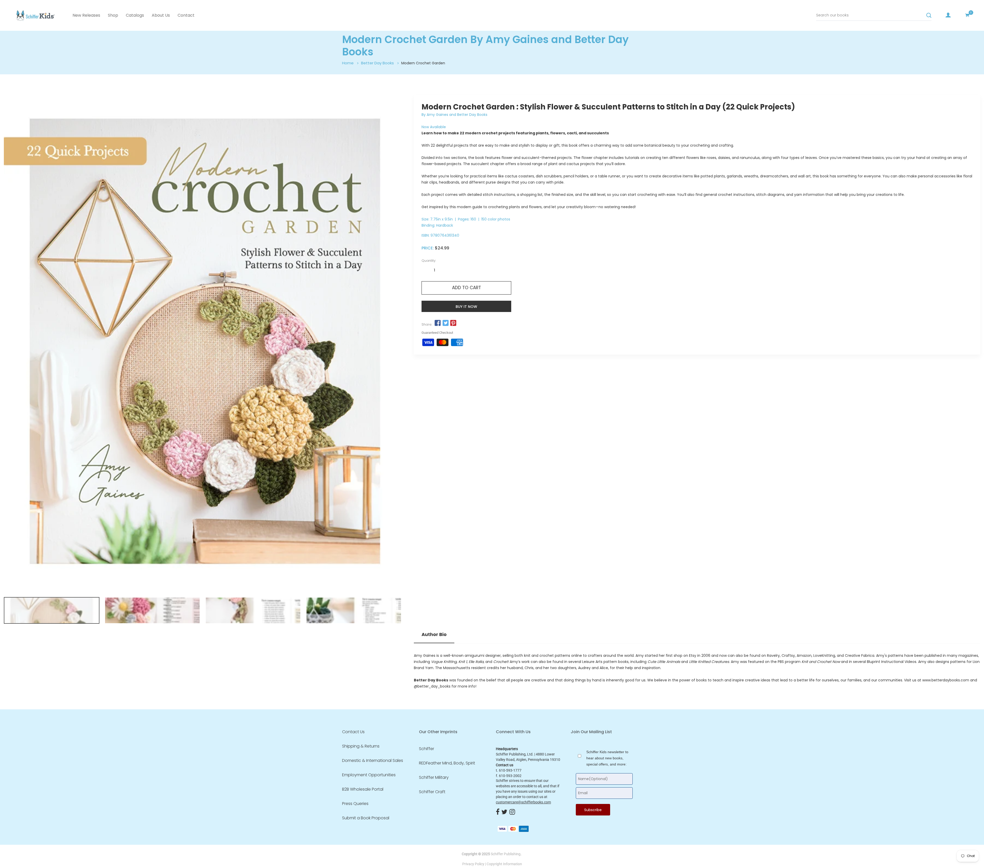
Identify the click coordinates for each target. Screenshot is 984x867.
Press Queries (355, 804)
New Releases (86, 15)
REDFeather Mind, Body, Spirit (447, 763)
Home (348, 63)
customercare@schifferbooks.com (523, 802)
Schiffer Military (434, 777)
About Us (161, 15)
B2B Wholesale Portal (362, 789)
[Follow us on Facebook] (437, 323)
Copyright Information (504, 864)
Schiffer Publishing (505, 854)
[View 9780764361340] (51, 610)
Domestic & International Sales (372, 761)
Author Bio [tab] (434, 634)
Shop (113, 15)
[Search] (928, 15)
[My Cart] (967, 15)
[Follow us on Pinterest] (453, 323)
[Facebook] (497, 812)
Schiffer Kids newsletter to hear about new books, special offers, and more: (607, 758)
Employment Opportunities (369, 775)
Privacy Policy (473, 864)
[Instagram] (512, 812)
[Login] (948, 15)
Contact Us (353, 732)
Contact (186, 15)
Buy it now (466, 306)
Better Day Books (377, 63)
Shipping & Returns (361, 746)
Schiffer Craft (432, 792)
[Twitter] (504, 812)
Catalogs (135, 15)
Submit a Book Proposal (365, 818)
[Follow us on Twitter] (445, 323)
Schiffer (426, 749)
